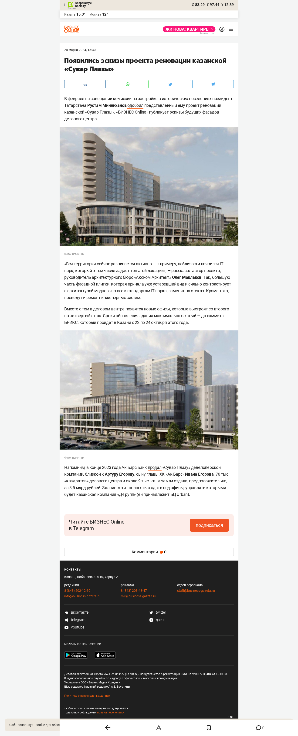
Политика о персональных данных (87, 695)
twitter (160, 612)
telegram (77, 620)
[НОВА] (188, 29)
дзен (159, 620)
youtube (77, 627)
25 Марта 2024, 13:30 (80, 50)
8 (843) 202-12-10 (77, 590)
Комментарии (149, 552)
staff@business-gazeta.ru (196, 590)
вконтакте (79, 612)
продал (155, 467)
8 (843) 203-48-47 (134, 590)
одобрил (135, 105)
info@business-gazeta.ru (82, 596)
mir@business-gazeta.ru (138, 596)
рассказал (181, 270)
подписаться (209, 525)
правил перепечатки (110, 712)
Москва (95, 14)
